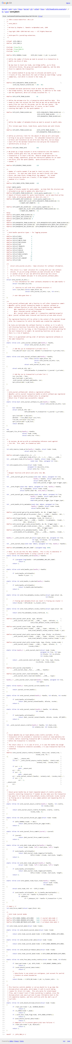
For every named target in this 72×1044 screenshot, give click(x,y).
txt (64, 1041)
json (68, 1041)
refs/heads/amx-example (56, 9)
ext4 (6, 12)
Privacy (16, 1041)
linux (20, 9)
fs (2, 12)
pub (10, 9)
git (31, 9)
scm (15, 9)
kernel (4, 9)
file (40, 16)
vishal (36, 9)
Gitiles (11, 1041)
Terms (22, 1041)
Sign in (68, 3)
